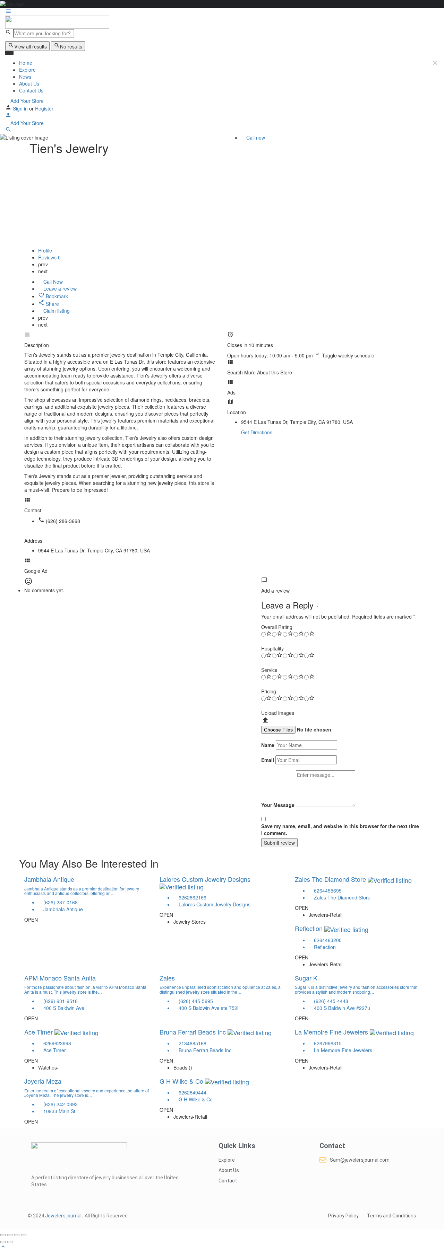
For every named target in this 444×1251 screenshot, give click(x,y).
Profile (45, 250)
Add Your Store (26, 100)
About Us (29, 83)
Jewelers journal (64, 1215)
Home (25, 62)
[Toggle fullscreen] (16, 1235)
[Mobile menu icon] (222, 12)
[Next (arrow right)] (9, 1242)
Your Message (277, 804)
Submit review (279, 842)
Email (267, 759)
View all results (30, 46)
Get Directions (256, 432)
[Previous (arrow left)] (3, 1242)
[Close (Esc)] (3, 1235)
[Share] (9, 1235)
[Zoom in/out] (23, 1235)
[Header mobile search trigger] (8, 130)
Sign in (21, 108)
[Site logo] (57, 21)
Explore (27, 69)
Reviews (49, 257)
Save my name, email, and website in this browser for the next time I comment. (340, 829)
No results (71, 46)
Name (267, 745)
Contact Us (31, 90)
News (25, 76)
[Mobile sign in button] (8, 116)
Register (44, 108)
